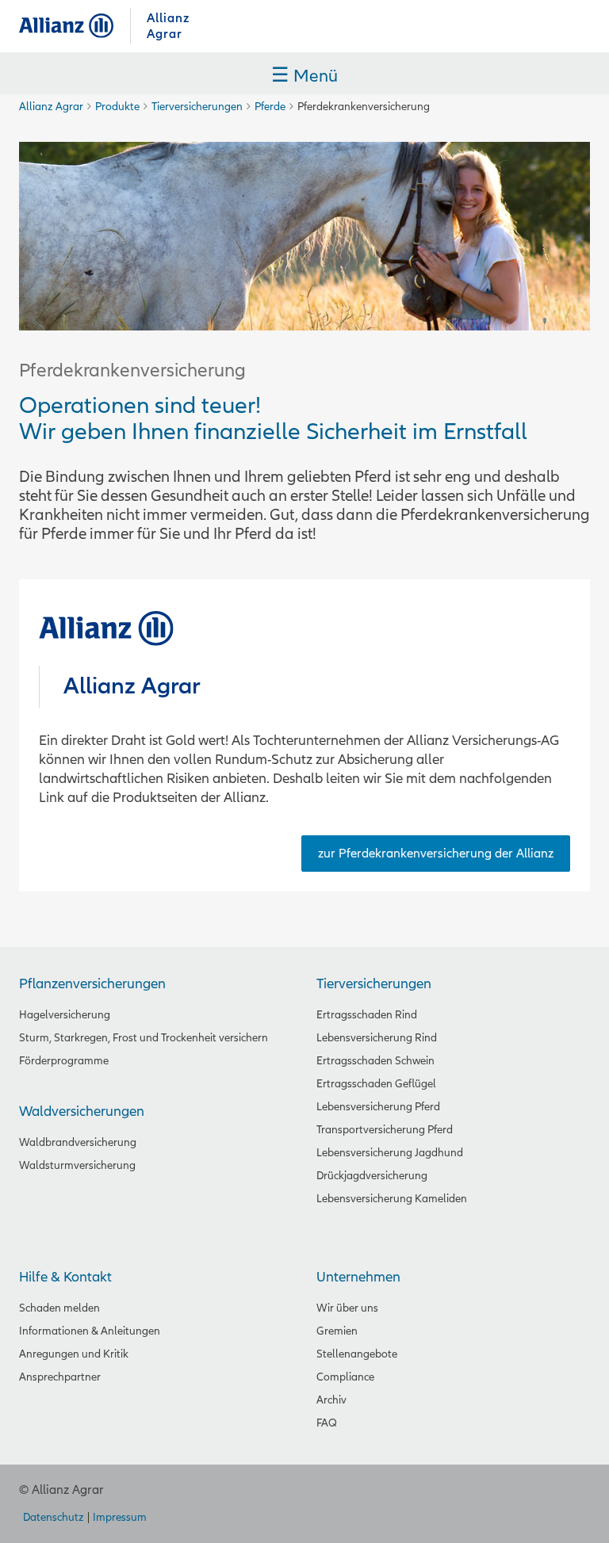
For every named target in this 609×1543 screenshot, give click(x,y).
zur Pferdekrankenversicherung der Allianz (435, 853)
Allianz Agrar (74, 25)
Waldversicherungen (81, 1111)
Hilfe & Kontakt (65, 1277)
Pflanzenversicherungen (92, 984)
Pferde (270, 106)
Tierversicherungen (197, 106)
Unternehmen (358, 1277)
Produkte (117, 106)
